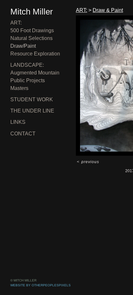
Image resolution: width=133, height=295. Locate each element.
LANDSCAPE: (27, 65)
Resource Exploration (35, 53)
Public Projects (27, 80)
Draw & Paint (108, 10)
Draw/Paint (23, 46)
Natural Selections (31, 38)
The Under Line (32, 110)
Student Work (31, 99)
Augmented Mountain (34, 72)
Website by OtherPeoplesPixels (40, 285)
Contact (23, 133)
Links (18, 122)
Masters (19, 88)
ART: (16, 22)
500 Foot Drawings (32, 30)
